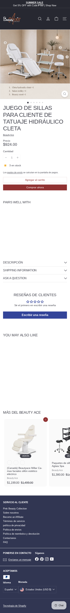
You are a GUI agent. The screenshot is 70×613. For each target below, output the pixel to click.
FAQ (5, 542)
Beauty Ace (30, 412)
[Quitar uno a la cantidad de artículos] (6, 158)
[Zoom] (64, 94)
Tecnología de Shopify (14, 605)
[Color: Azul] (22, 462)
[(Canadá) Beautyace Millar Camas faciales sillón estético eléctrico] (25, 453)
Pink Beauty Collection (15, 508)
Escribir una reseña (35, 315)
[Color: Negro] (15, 462)
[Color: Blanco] (9, 462)
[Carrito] (56, 19)
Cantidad (8, 151)
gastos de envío (15, 172)
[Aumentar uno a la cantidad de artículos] (18, 158)
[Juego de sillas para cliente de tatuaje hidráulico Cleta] (35, 219)
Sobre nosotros (11, 512)
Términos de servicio (14, 521)
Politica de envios (12, 529)
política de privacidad (14, 525)
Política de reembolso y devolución (21, 533)
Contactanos (9, 538)
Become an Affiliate (13, 517)
